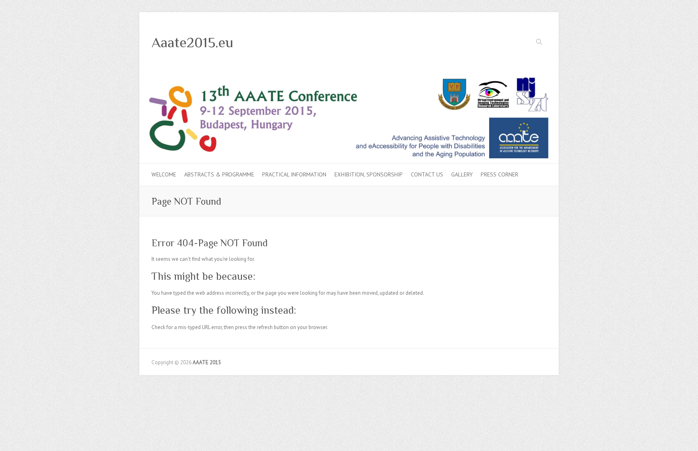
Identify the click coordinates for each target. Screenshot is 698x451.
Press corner (499, 174)
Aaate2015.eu (192, 42)
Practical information (294, 174)
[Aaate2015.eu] (349, 76)
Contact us (427, 174)
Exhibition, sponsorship (368, 174)
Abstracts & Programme (219, 174)
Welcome (163, 174)
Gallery (462, 174)
